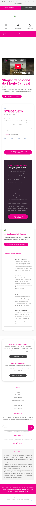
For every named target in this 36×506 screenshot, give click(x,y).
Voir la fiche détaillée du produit (18, 152)
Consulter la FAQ (18, 356)
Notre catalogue (18, 394)
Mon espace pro (18, 397)
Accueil (18, 392)
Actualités (18, 402)
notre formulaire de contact (17, 489)
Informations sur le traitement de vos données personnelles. (18, 431)
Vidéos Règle (28, 7)
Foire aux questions (18, 408)
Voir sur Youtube (12, 96)
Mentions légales (11, 499)
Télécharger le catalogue (16, 244)
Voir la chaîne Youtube (18, 216)
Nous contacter (18, 375)
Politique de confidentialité (22, 499)
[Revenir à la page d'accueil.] (18, 16)
